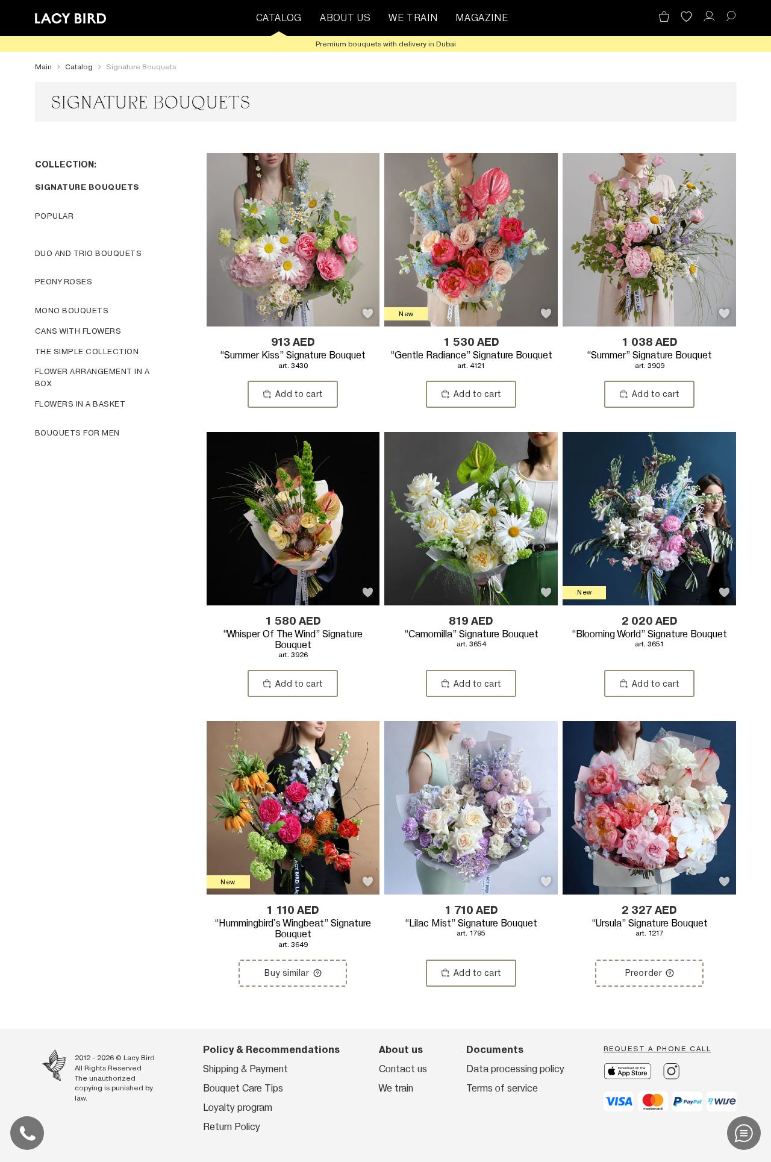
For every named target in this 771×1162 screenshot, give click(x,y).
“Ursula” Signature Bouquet (650, 927)
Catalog (279, 17)
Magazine (481, 17)
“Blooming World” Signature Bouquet (649, 638)
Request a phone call (657, 1048)
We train (413, 17)
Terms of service (502, 1088)
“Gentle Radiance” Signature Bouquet (471, 359)
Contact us (403, 1069)
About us (401, 1049)
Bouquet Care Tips (243, 1088)
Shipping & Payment (245, 1069)
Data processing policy (515, 1069)
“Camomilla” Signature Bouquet (471, 638)
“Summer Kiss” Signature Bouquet (293, 359)
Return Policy (231, 1126)
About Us (345, 17)
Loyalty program (237, 1107)
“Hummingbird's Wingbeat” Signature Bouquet (292, 933)
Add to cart (299, 394)
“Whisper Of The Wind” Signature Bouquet (293, 644)
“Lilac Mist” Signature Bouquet (471, 927)
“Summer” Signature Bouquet (649, 359)
